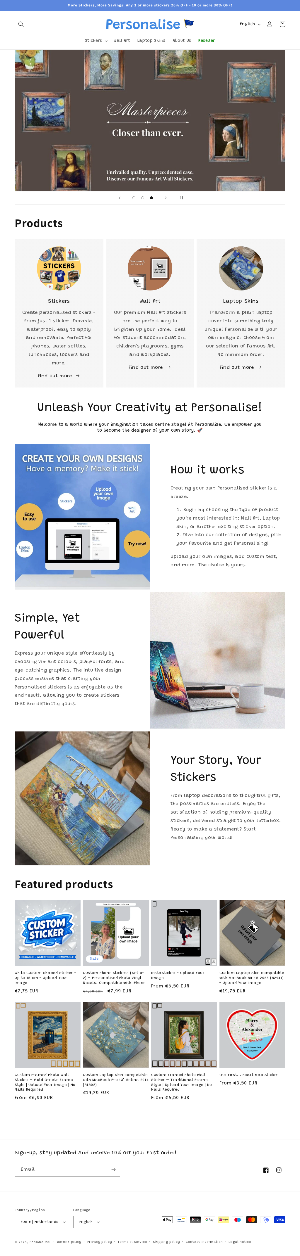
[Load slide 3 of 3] (151, 197)
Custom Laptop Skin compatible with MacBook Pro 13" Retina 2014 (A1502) (116, 1080)
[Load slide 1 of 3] (133, 197)
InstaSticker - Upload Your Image (178, 975)
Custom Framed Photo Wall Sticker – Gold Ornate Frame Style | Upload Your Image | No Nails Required (45, 1082)
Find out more (55, 376)
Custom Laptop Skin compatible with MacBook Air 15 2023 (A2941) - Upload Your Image (251, 978)
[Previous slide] (119, 197)
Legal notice (240, 1242)
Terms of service (132, 1242)
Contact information (204, 1242)
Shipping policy (166, 1242)
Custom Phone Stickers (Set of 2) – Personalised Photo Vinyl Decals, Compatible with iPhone (114, 978)
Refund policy (69, 1242)
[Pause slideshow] (180, 197)
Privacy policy (99, 1242)
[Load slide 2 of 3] (142, 197)
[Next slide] (165, 197)
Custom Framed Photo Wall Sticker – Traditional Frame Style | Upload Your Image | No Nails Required (181, 1082)
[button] (21, 24)
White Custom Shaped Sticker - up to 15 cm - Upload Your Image (45, 978)
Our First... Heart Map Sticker (248, 1075)
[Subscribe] (113, 1170)
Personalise (40, 1242)
